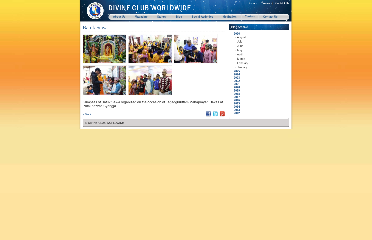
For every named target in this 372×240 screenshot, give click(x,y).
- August (241, 37)
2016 (235, 100)
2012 (235, 113)
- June (239, 45)
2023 (235, 77)
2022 (235, 81)
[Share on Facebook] (208, 115)
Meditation (230, 16)
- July (239, 41)
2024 (235, 74)
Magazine (141, 16)
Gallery (161, 16)
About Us (119, 16)
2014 (235, 106)
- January (241, 67)
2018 (235, 93)
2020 (235, 87)
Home (251, 3)
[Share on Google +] (222, 115)
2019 (235, 90)
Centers (265, 3)
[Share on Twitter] (215, 115)
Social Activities (202, 16)
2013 (235, 110)
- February (242, 63)
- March (240, 58)
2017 (235, 97)
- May (239, 50)
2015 (235, 103)
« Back (87, 114)
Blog (179, 16)
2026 (235, 33)
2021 (235, 84)
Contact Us (282, 3)
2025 (235, 71)
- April (239, 54)
